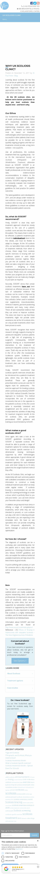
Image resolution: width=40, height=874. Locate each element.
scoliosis (10, 793)
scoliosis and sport (10, 797)
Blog (16, 76)
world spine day (9, 821)
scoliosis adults (21, 794)
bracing (10, 779)
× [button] (37, 841)
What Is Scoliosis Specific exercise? (18, 763)
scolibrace (19, 789)
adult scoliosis (10, 777)
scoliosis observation (15, 808)
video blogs (30, 818)
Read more (19, 849)
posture (15, 787)
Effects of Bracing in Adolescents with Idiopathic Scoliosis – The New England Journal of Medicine (20, 632)
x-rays (14, 821)
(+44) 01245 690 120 (31, 6)
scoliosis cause (25, 802)
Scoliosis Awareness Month (15, 760)
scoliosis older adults (25, 808)
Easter (21, 782)
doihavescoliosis (15, 782)
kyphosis (8, 785)
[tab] (20, 674)
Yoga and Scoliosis (12, 753)
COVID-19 (25, 779)
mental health (26, 785)
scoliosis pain (9, 811)
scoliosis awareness (23, 797)
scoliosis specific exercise (13, 814)
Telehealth (24, 818)
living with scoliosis (16, 785)
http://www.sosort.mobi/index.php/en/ (19, 627)
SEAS (19, 818)
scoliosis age (29, 794)
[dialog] (20, 856)
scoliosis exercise (19, 805)
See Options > (20, 660)
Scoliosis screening (22, 810)
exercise (26, 782)
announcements (22, 777)
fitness (32, 782)
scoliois (26, 790)
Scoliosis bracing (13, 802)
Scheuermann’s (22, 787)
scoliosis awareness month (23, 799)
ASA (31, 777)
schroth (12, 790)
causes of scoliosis (18, 779)
